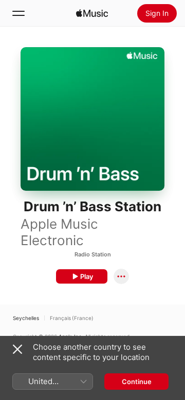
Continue (137, 381)
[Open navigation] (18, 13)
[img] (92, 13)
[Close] (17, 349)
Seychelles (26, 318)
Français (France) (72, 318)
